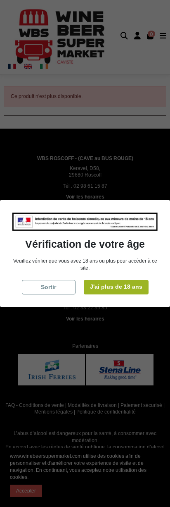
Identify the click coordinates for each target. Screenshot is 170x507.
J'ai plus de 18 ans (116, 286)
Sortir (48, 287)
